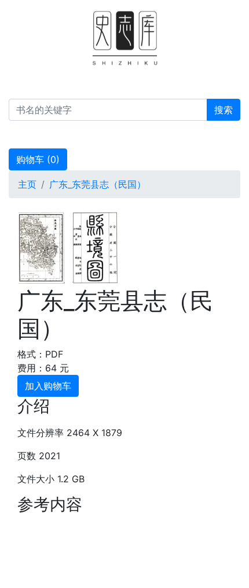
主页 (27, 184)
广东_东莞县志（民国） (97, 184)
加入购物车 (48, 386)
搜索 (223, 110)
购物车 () (38, 159)
